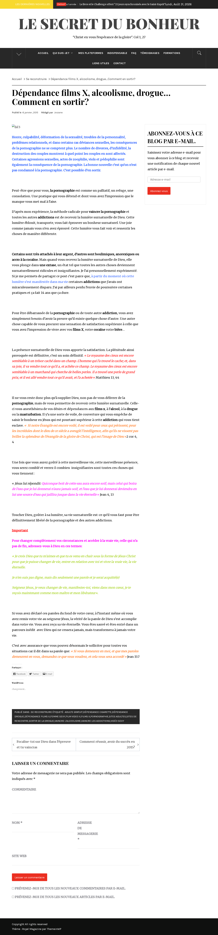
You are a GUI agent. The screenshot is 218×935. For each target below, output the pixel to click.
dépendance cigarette (97, 712)
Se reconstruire (41, 712)
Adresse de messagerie (86, 831)
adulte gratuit (74, 712)
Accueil (43, 53)
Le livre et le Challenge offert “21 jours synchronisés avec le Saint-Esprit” (94, 4)
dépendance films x (37, 716)
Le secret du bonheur (109, 23)
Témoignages (149, 53)
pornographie (99, 716)
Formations (172, 53)
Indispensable (117, 53)
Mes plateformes (90, 53)
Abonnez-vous (159, 191)
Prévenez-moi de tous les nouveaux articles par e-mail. (65, 897)
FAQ (133, 53)
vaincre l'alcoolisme (67, 721)
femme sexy (57, 716)
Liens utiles (100, 63)
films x (85, 716)
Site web (19, 856)
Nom (17, 823)
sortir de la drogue (41, 721)
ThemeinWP (54, 929)
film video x (73, 716)
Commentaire (24, 789)
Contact (119, 63)
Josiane (58, 112)
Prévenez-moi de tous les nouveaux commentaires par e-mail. (70, 888)
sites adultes (117, 716)
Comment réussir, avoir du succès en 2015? (107, 744)
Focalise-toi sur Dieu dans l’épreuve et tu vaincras (44, 744)
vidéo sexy (117, 721)
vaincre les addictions (95, 721)
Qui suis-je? (61, 53)
